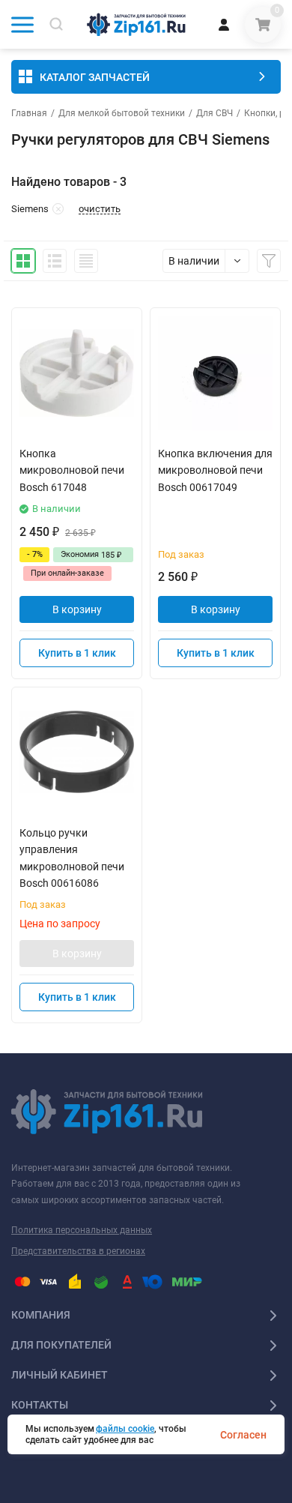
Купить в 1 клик (77, 653)
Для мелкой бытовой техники (121, 113)
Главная (29, 113)
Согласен (243, 1435)
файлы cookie (125, 1429)
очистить (100, 209)
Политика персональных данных (81, 1230)
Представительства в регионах (78, 1251)
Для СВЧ (214, 113)
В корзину (77, 609)
